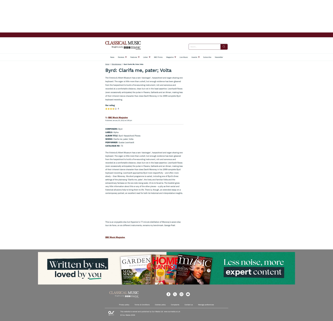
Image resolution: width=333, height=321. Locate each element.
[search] (224, 46)
